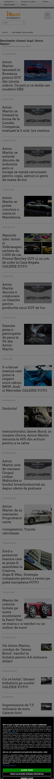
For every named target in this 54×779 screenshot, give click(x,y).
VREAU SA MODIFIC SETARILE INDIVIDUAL (27, 774)
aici (15, 742)
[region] (27, 748)
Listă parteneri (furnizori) (9, 765)
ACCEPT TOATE (27, 770)
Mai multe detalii (13, 732)
